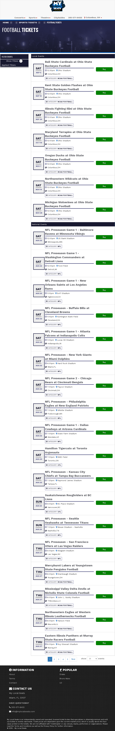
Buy (104, 69)
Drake (62, 674)
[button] (20, 18)
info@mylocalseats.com (23, 711)
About (12, 674)
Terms (12, 678)
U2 (61, 683)
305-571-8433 (17, 707)
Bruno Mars (65, 678)
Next (73, 659)
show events (92, 658)
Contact (13, 683)
